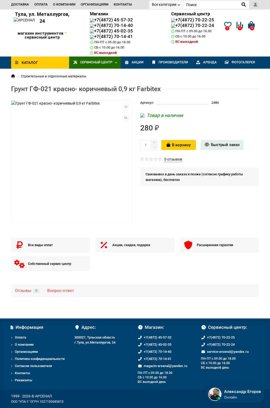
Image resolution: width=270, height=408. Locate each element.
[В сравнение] (125, 117)
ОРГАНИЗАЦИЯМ (94, 4)
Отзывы (26, 290)
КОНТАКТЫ (123, 4)
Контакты (22, 373)
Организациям (26, 352)
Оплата (20, 337)
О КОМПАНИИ (64, 4)
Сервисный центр (96, 62)
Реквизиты (23, 380)
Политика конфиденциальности (40, 359)
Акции (137, 62)
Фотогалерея (243, 62)
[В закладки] (125, 107)
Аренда (210, 62)
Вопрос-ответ (60, 290)
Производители (173, 62)
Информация (29, 327)
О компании (24, 344)
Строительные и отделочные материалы (53, 76)
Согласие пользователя (33, 366)
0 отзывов (173, 159)
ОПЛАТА (41, 4)
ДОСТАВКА (20, 4)
